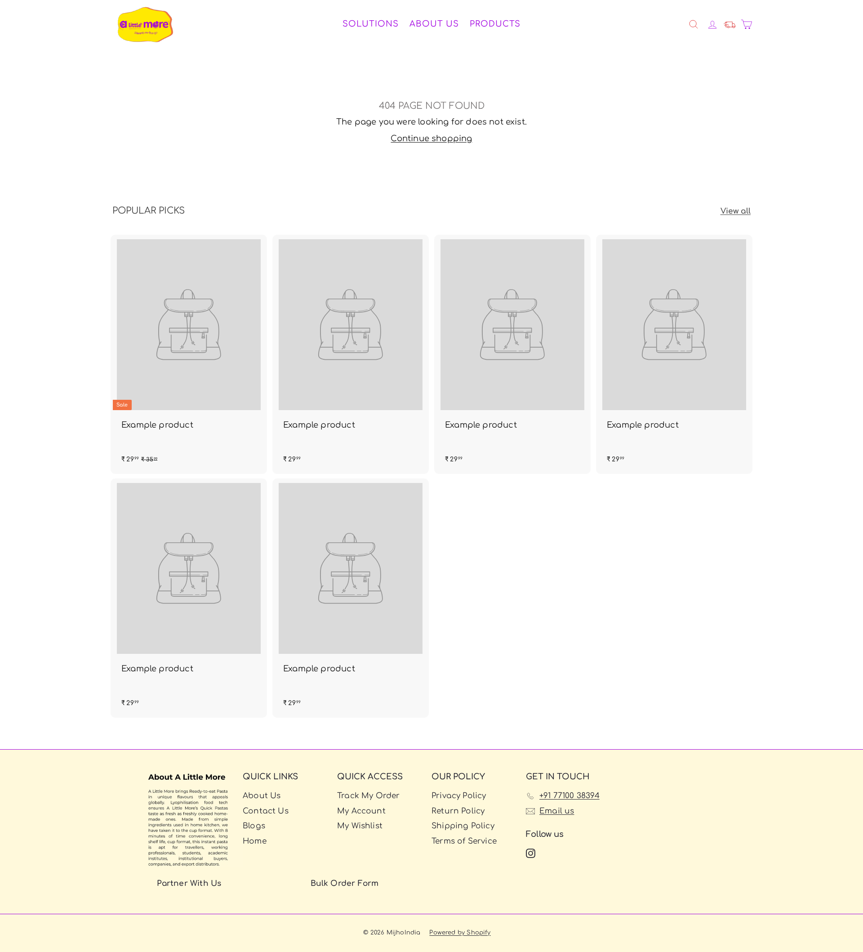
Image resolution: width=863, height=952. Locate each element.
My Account (361, 811)
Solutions (371, 23)
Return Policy (458, 811)
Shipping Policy (463, 826)
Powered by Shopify (459, 933)
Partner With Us (189, 883)
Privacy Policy (459, 795)
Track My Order (368, 795)
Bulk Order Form (345, 883)
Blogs (254, 826)
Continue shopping (431, 138)
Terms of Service (464, 841)
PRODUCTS (495, 23)
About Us (434, 23)
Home (255, 841)
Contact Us (266, 811)
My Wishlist (360, 826)
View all (736, 211)
